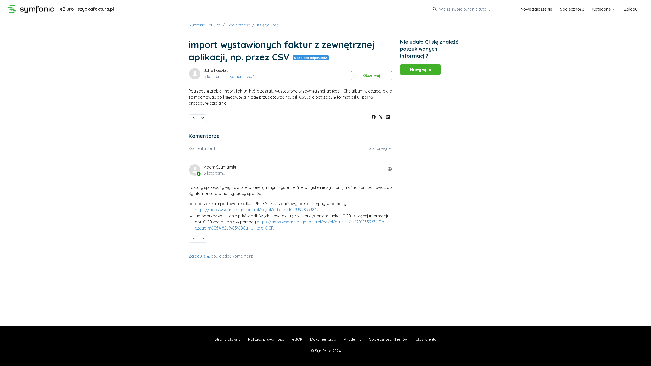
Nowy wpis (420, 69)
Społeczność (572, 9)
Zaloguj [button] (631, 9)
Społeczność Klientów (388, 339)
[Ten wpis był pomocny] (193, 118)
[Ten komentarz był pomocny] (193, 239)
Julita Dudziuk (216, 70)
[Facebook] (374, 117)
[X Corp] (381, 117)
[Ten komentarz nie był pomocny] (202, 239)
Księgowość (268, 25)
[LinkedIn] (388, 117)
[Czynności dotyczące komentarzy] (390, 169)
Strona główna (228, 339)
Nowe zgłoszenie (536, 9)
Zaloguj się (199, 256)
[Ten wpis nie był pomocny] (202, 118)
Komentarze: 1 (242, 76)
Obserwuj (371, 75)
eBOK (297, 339)
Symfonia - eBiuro (204, 25)
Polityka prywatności (266, 339)
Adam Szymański (220, 167)
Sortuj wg (378, 148)
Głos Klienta (425, 339)
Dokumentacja (323, 339)
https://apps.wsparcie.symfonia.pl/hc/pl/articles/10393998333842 (257, 209)
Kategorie (602, 9)
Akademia (353, 339)
